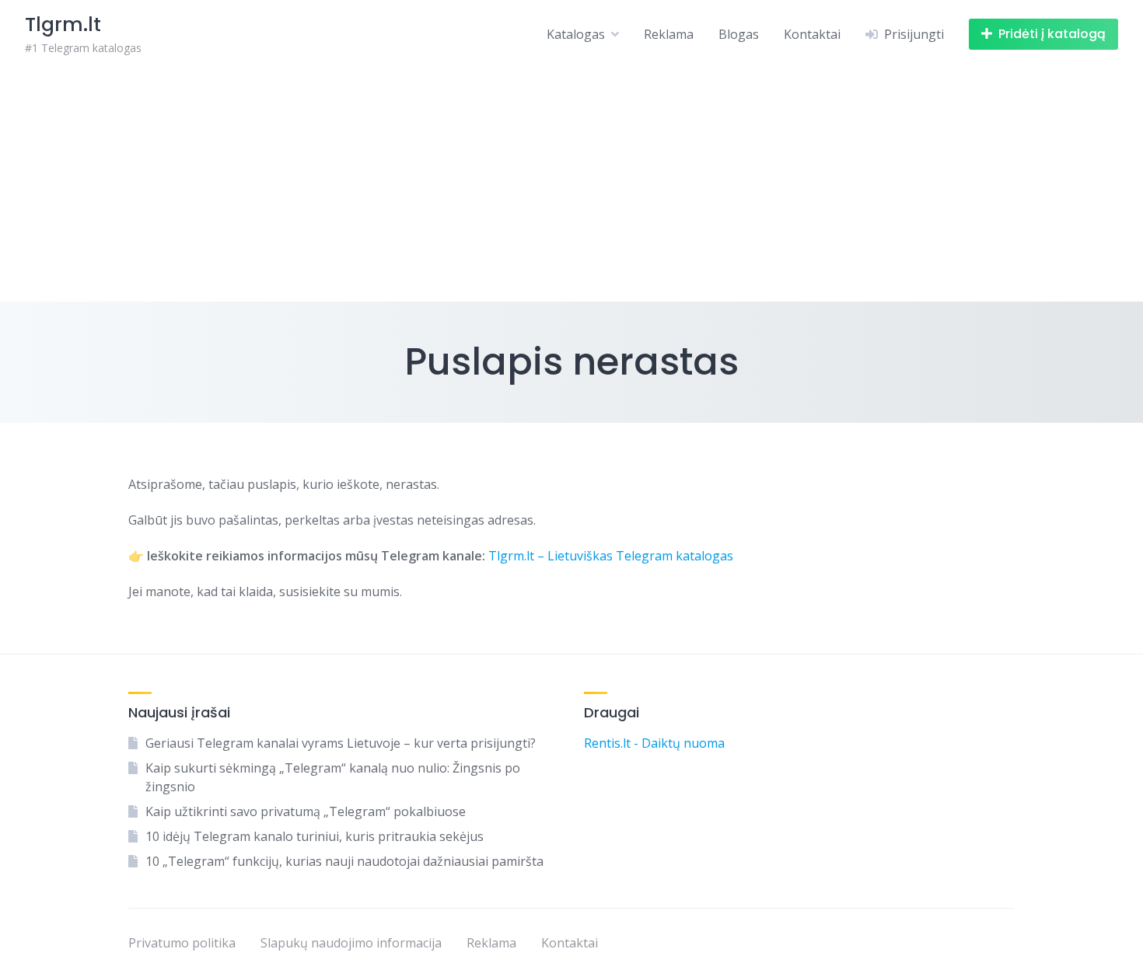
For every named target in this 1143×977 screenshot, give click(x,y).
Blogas (738, 34)
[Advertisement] (571, 185)
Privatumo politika (182, 942)
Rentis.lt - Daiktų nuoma (654, 743)
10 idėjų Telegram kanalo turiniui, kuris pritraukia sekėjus (314, 836)
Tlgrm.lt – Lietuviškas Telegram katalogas (610, 555)
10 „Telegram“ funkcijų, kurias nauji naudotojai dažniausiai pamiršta (344, 861)
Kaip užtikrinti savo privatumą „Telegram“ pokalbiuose (305, 811)
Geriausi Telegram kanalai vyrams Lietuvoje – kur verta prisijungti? (340, 743)
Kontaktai (812, 34)
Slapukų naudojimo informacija (351, 942)
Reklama (669, 34)
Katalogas (576, 34)
